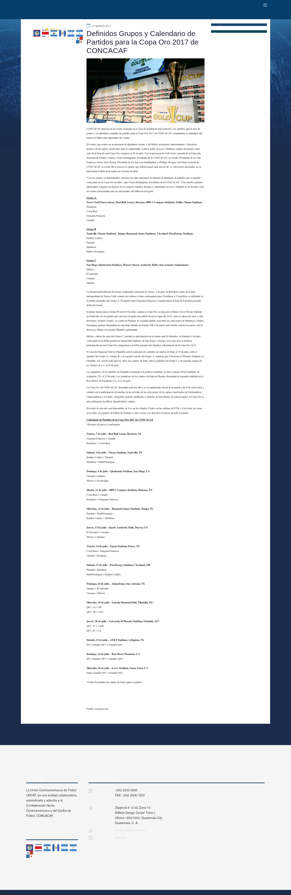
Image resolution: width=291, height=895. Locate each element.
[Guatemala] (55, 847)
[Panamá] (29, 854)
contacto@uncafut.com (130, 830)
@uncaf (120, 837)
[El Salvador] (47, 847)
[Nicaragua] (73, 847)
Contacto (57, 37)
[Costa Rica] (38, 847)
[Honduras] (64, 847)
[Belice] (29, 847)
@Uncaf (73, 29)
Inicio (54, 29)
